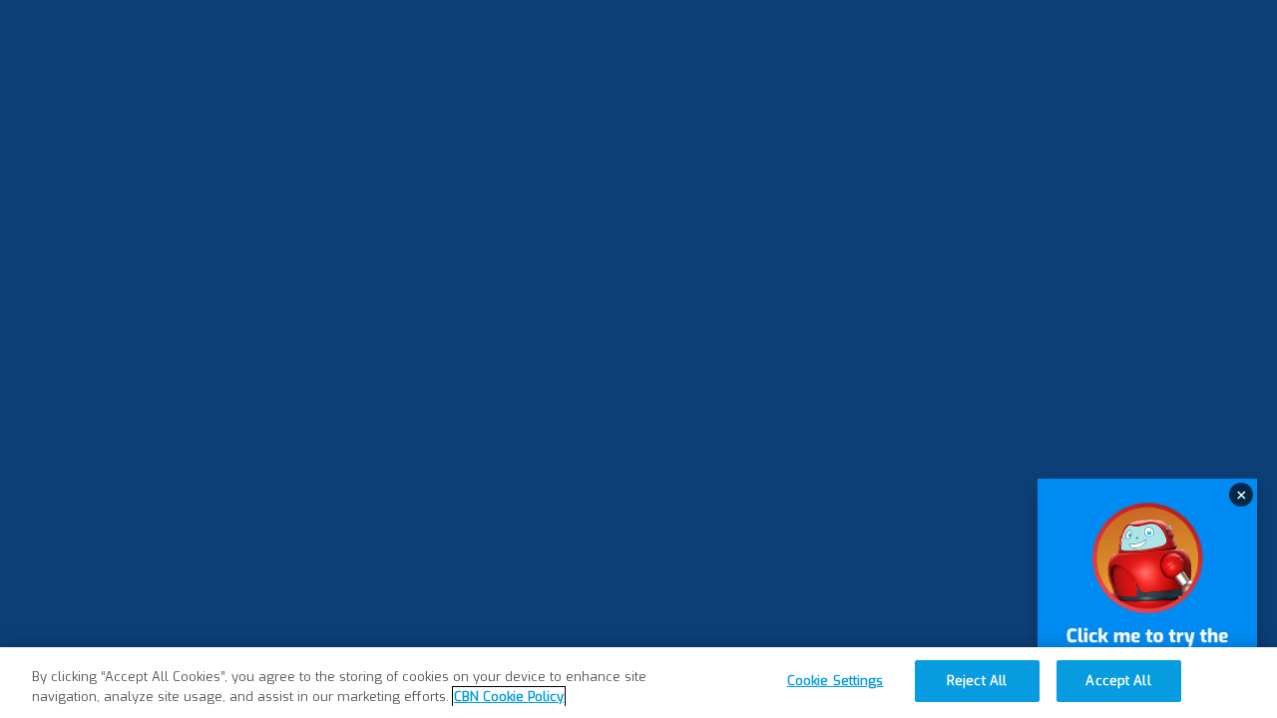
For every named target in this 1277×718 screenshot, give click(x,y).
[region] (638, 682)
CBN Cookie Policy (509, 696)
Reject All (977, 680)
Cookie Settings (835, 680)
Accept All (1117, 680)
